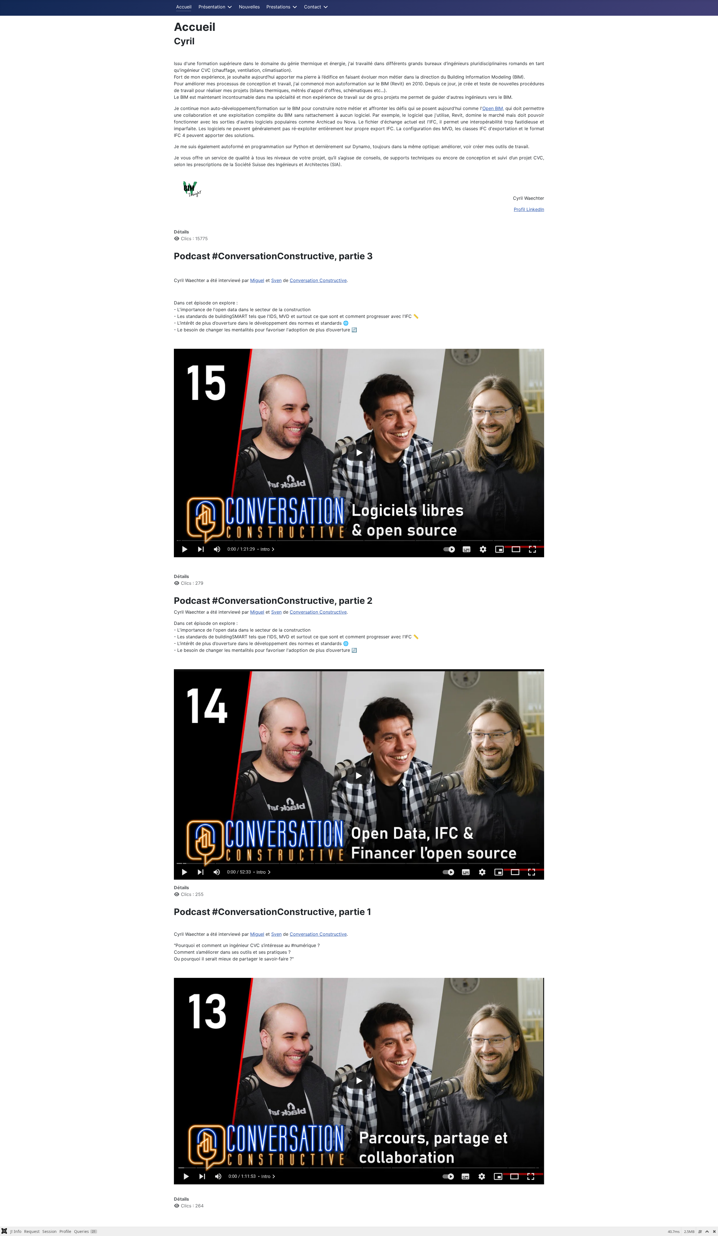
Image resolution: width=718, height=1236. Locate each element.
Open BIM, (493, 108)
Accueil (184, 7)
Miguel (257, 280)
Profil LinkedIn (529, 209)
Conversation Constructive (318, 280)
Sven (276, 280)
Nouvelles (249, 7)
